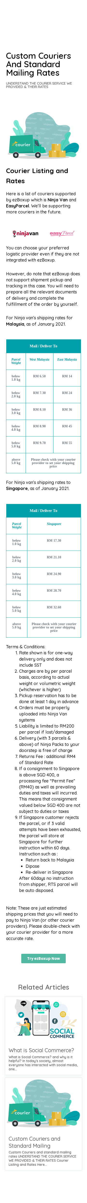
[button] (43, 958)
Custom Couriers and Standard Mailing (34, 1142)
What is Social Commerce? (41, 1050)
